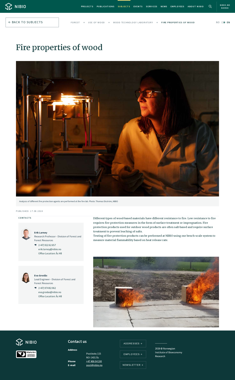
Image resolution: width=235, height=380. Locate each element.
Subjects (124, 6)
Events (138, 6)
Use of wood (96, 22)
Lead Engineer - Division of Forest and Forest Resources (54, 279)
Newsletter (132, 365)
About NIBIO (196, 6)
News (164, 6)
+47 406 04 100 (94, 361)
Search (210, 6)
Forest (75, 22)
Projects (87, 6)
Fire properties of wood (178, 22)
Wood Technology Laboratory (133, 22)
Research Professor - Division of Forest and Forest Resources (57, 236)
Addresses (132, 343)
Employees (177, 6)
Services (151, 6)
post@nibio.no (94, 365)
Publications (106, 6)
